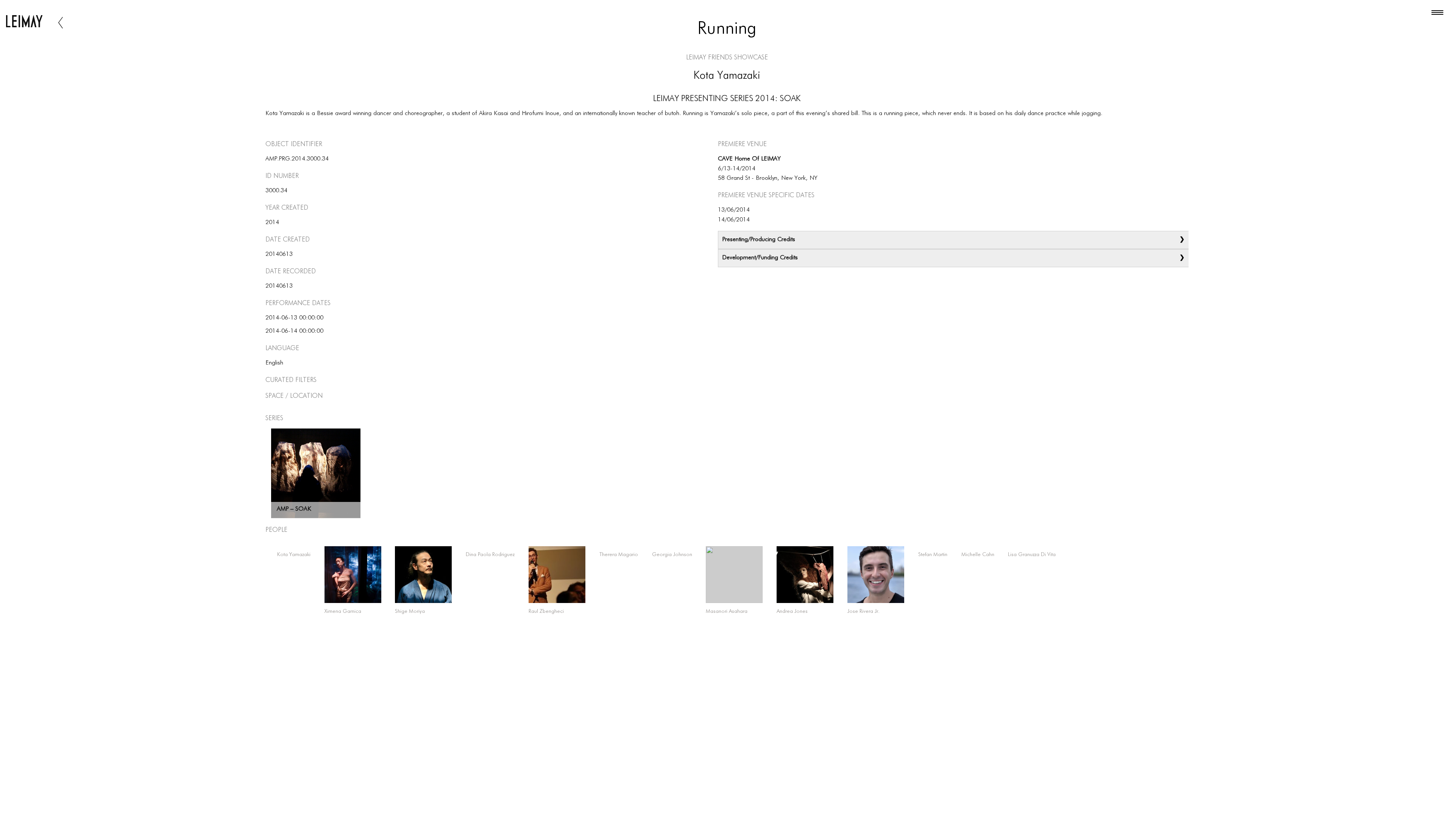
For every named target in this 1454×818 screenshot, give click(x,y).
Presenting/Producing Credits (758, 240)
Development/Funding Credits (760, 258)
